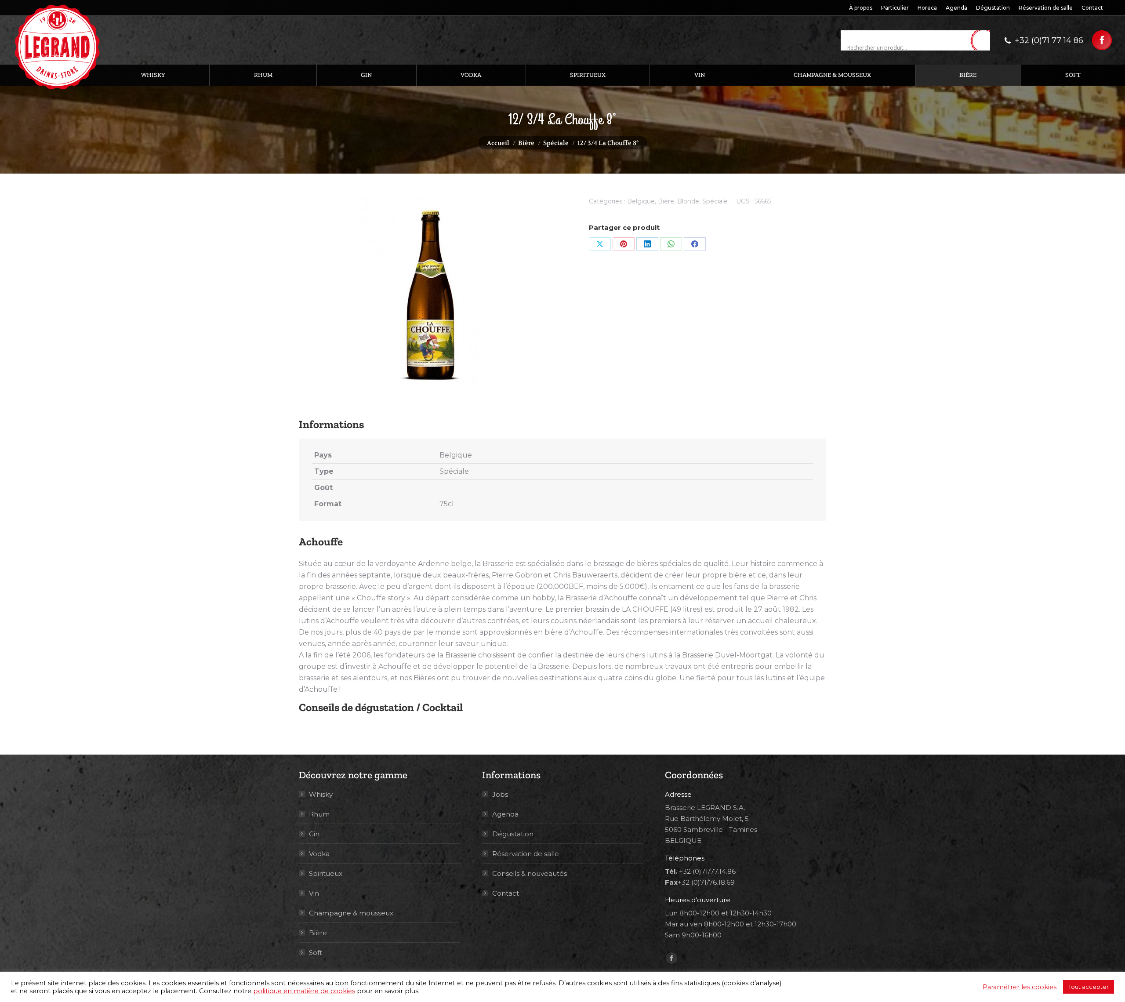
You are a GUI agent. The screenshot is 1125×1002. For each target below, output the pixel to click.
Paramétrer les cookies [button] (1019, 987)
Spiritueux (325, 873)
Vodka (319, 854)
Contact (505, 893)
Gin (314, 834)
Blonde (688, 201)
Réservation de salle (525, 854)
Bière (666, 201)
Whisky (321, 794)
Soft (315, 952)
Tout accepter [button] (1088, 986)
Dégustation (512, 834)
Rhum (319, 814)
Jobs (500, 794)
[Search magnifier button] (983, 41)
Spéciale (715, 201)
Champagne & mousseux (351, 913)
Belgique (641, 201)
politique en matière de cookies (304, 991)
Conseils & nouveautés (529, 873)
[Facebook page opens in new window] (1102, 40)
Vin (314, 893)
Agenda (505, 814)
